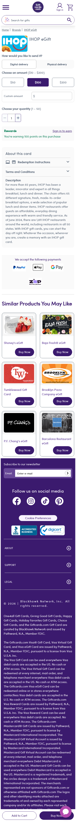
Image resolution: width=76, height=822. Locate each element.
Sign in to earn (62, 131)
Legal (8, 582)
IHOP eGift (30, 30)
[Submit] (67, 473)
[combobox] (34, 20)
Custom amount (13, 96)
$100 (38, 82)
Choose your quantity (21, 109)
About (9, 548)
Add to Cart (19, 815)
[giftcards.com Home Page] (38, 7)
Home (5, 30)
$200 (63, 82)
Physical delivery (57, 64)
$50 (12, 82)
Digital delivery (19, 64)
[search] (69, 20)
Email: (8, 473)
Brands (16, 30)
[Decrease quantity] (5, 118)
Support (10, 565)
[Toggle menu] (5, 7)
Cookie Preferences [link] (38, 518)
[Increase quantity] (18, 118)
